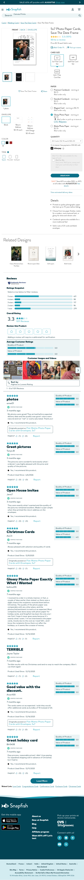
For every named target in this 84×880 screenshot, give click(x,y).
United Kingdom (47, 864)
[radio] (3, 142)
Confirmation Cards (47, 786)
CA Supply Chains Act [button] (65, 870)
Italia (36, 864)
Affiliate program (40, 831)
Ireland (29, 864)
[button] (2, 9)
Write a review (58, 39)
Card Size (55, 52)
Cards (4, 22)
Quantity (55, 137)
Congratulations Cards (30, 786)
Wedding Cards (13, 22)
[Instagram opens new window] (67, 836)
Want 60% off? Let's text (42, 837)
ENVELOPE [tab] (32, 29)
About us (36, 816)
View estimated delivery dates (61, 192)
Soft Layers (50, 264)
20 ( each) (63, 141)
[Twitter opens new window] (67, 843)
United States (61, 864)
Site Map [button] (13, 870)
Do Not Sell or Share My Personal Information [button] (52, 873)
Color (5, 139)
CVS (56, 121)
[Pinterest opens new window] (73, 836)
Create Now (65, 175)
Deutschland (11, 864)
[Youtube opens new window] (60, 843)
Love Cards (17, 786)
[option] (7, 78)
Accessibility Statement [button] (24, 873)
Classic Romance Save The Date (16, 265)
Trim (4, 152)
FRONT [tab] (15, 29)
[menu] (43, 91)
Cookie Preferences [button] (47, 870)
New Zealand (42, 867)
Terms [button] (21, 870)
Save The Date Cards (28, 22)
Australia (73, 864)
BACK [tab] (22, 29)
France (21, 864)
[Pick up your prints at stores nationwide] (60, 822)
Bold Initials (67, 264)
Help (34, 828)
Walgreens (62, 121)
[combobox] (42, 15)
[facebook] (60, 836)
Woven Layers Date (33, 264)
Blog (34, 824)
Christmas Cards (75, 786)
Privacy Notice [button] (31, 870)
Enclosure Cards (61, 786)
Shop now (60, 2)
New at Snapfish (40, 820)
